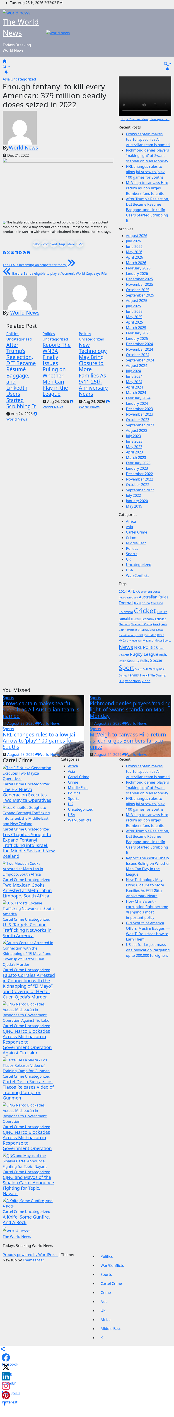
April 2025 (134, 322)
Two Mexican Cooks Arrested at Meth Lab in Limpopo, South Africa (27, 890)
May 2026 (134, 251)
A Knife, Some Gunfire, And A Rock (26, 1219)
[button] (6, 66)
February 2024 (138, 398)
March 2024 (136, 392)
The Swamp (158, 675)
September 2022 (140, 490)
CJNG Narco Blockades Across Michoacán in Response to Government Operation (27, 1140)
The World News (17, 1236)
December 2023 (139, 408)
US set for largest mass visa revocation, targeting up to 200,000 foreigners (148, 950)
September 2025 (140, 295)
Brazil (137, 603)
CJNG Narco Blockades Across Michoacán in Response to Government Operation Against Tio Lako (27, 1042)
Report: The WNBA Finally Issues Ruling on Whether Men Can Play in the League (57, 369)
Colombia (126, 612)
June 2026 (134, 246)
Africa (131, 521)
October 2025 (137, 289)
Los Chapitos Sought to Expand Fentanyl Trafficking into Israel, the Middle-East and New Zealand (29, 845)
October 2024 (137, 354)
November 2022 (139, 479)
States (138, 669)
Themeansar (33, 1260)
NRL (138, 647)
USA (129, 570)
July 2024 (133, 370)
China (146, 603)
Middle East (136, 543)
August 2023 (136, 430)
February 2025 (138, 333)
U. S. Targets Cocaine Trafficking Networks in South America (27, 930)
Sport (126, 667)
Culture (162, 612)
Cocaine (157, 603)
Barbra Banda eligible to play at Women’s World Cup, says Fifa (59, 273)
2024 (123, 591)
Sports (131, 553)
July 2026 (133, 241)
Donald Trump (130, 618)
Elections (124, 624)
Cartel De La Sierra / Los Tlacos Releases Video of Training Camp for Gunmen (28, 1090)
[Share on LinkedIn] (6, 1376)
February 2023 (138, 462)
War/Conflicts (137, 575)
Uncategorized (23, 79)
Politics (12, 333)
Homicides (131, 629)
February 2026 (138, 268)
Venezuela (133, 681)
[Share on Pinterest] (6, 1395)
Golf (121, 629)
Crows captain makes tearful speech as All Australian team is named (148, 139)
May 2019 (134, 506)
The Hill (145, 675)
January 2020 (137, 500)
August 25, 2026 (21, 723)
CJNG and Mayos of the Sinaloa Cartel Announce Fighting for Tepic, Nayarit (28, 1185)
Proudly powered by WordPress (30, 1254)
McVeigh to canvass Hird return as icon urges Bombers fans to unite (147, 188)
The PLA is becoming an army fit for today (35, 265)
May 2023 (134, 446)
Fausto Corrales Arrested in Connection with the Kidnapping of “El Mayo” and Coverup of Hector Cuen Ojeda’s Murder (29, 986)
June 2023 (134, 441)
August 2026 (136, 235)
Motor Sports (163, 640)
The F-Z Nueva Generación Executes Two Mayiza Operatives (27, 794)
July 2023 (133, 435)
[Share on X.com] (6, 1367)
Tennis (133, 675)
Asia (7, 79)
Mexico (148, 640)
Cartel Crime (136, 532)
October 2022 (137, 484)
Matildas (137, 640)
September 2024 (140, 360)
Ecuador (160, 619)
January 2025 (137, 338)
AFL (131, 591)
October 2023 (137, 419)
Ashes (156, 591)
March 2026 (136, 262)
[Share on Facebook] (6, 1357)
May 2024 (134, 381)
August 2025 (136, 300)
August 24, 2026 (108, 754)
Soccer (156, 660)
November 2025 (139, 284)
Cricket (145, 610)
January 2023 (137, 468)
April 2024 (134, 387)
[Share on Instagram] (6, 1386)
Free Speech (160, 624)
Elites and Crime (141, 624)
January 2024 (137, 403)
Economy (148, 619)
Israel (139, 635)
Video (146, 681)
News (126, 647)
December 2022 (139, 473)
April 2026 (134, 257)
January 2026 (137, 273)
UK (128, 559)
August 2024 (136, 365)
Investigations (127, 635)
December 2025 (139, 278)
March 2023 (136, 457)
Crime (131, 537)
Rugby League (144, 654)
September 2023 (140, 425)
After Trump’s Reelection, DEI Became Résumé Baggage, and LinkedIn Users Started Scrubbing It (21, 375)
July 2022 (133, 495)
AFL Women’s (144, 591)
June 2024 (134, 376)
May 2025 (134, 316)
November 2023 (139, 414)
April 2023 (134, 452)
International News (150, 630)
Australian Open (128, 597)
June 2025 (134, 311)
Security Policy (138, 660)
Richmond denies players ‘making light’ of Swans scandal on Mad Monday (147, 155)
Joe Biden (150, 635)
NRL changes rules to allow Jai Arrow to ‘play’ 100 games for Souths (145, 172)
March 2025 (136, 327)
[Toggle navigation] (11, 62)
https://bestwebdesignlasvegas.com (145, 119)
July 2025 (133, 306)
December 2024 (139, 343)
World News (23, 147)
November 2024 (139, 349)
